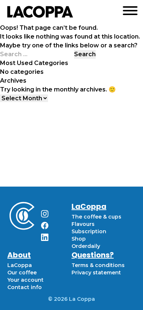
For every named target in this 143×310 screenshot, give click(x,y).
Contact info (24, 287)
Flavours (83, 224)
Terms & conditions (98, 265)
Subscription (89, 231)
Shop (79, 238)
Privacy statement (96, 272)
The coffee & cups (96, 216)
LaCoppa (19, 265)
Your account (25, 280)
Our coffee (22, 272)
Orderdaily (86, 246)
